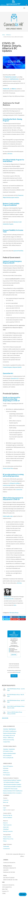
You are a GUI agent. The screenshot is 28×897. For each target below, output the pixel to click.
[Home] (13, 2)
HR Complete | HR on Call (9, 735)
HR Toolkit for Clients (8, 751)
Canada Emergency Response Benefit (12, 367)
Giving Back (5, 829)
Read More (5, 718)
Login (4, 809)
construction (19, 489)
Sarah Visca (7, 596)
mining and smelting (14, 483)
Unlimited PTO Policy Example (10, 788)
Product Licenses (7, 836)
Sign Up (14, 675)
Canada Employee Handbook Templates (12, 780)
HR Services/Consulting (8, 739)
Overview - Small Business (9, 729)
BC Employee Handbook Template (11, 782)
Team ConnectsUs (7, 825)
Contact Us (5, 800)
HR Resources (6, 772)
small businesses (14, 79)
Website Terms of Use (8, 838)
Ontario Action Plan (8, 468)
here (15, 605)
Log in (4, 807)
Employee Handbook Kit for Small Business (12, 790)
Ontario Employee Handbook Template (12, 786)
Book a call (5, 802)
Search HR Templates (8, 766)
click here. (9, 153)
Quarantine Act (14, 378)
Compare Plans (6, 741)
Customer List (6, 848)
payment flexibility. (18, 250)
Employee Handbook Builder (9, 733)
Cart (7, 4)
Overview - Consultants (9, 749)
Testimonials (6, 846)
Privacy (5, 841)
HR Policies (5, 768)
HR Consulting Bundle (8, 757)
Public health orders (8, 516)
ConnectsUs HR (9, 598)
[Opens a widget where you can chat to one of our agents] (23, 894)
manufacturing (6, 485)
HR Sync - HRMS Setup (8, 737)
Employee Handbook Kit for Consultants (12, 793)
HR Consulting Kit (7, 755)
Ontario (5, 88)
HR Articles (3, 4)
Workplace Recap (13, 612)
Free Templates (6, 774)
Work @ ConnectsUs (8, 831)
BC (8, 88)
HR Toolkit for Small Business (9, 731)
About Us (5, 822)
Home (3, 34)
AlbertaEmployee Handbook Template (12, 784)
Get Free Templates (7, 817)
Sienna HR (18, 672)
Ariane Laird (5, 827)
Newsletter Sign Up (7, 815)
